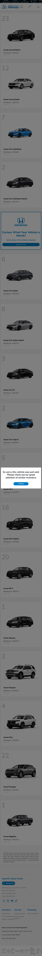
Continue (21, 484)
